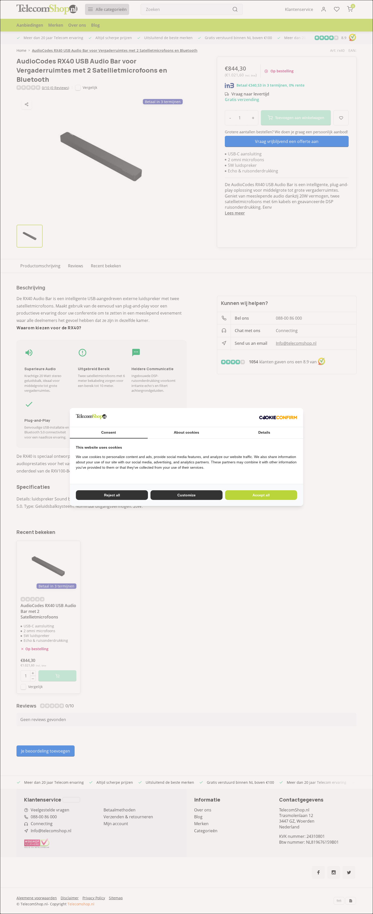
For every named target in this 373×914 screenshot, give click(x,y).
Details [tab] (264, 432)
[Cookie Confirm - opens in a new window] (278, 417)
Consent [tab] (108, 432)
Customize (186, 495)
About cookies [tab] (186, 432)
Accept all (261, 495)
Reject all (112, 495)
